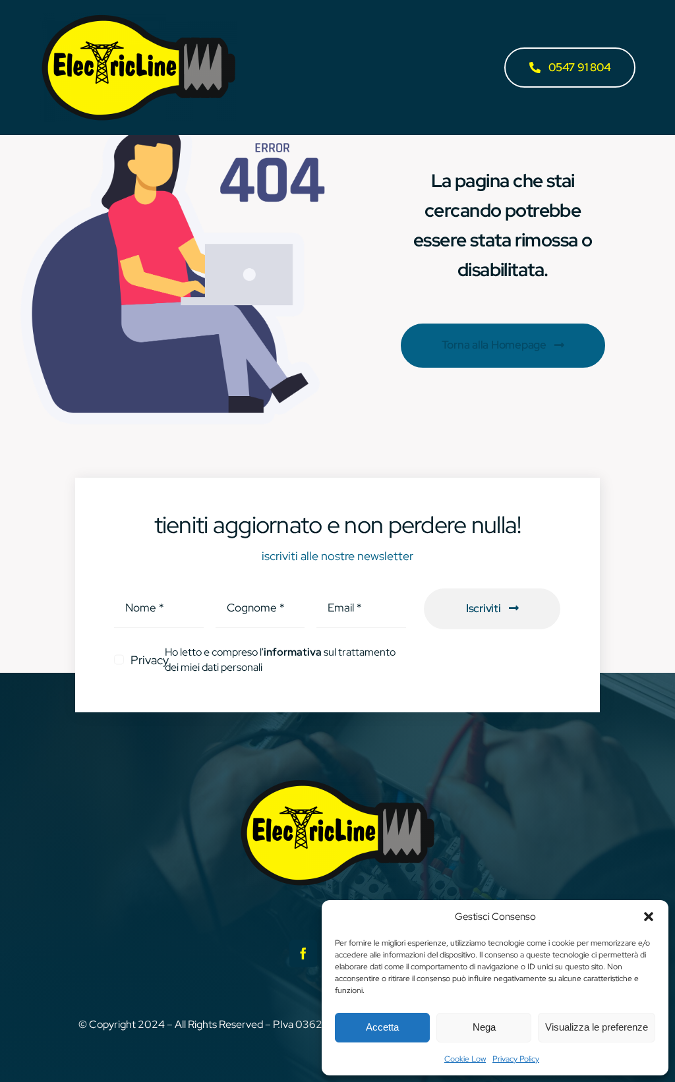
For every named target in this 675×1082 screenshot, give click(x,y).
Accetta (382, 1027)
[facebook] (303, 953)
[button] (648, 916)
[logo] (138, 18)
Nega (484, 1027)
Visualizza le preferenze (596, 1027)
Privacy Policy (515, 1059)
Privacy (149, 660)
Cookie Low (465, 1059)
